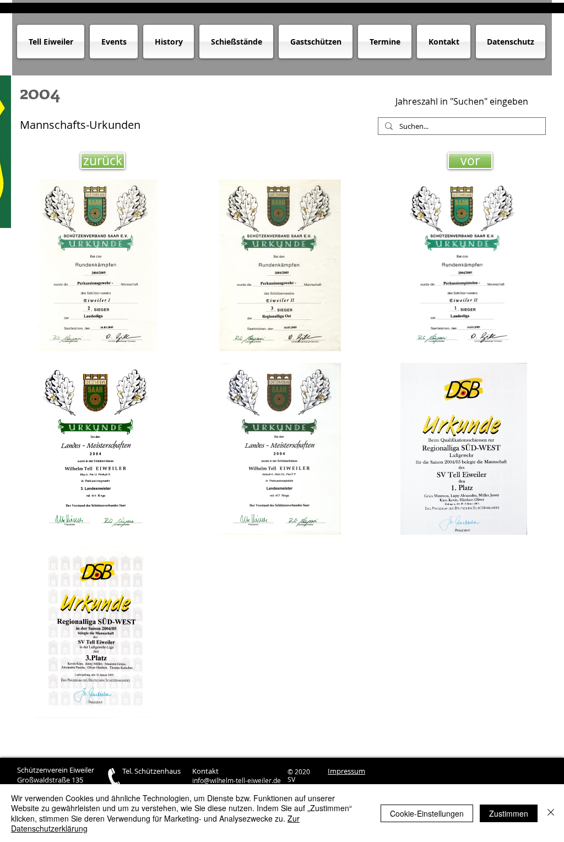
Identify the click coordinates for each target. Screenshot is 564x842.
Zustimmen (508, 813)
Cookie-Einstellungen (427, 813)
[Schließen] (550, 813)
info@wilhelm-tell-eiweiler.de (236, 780)
